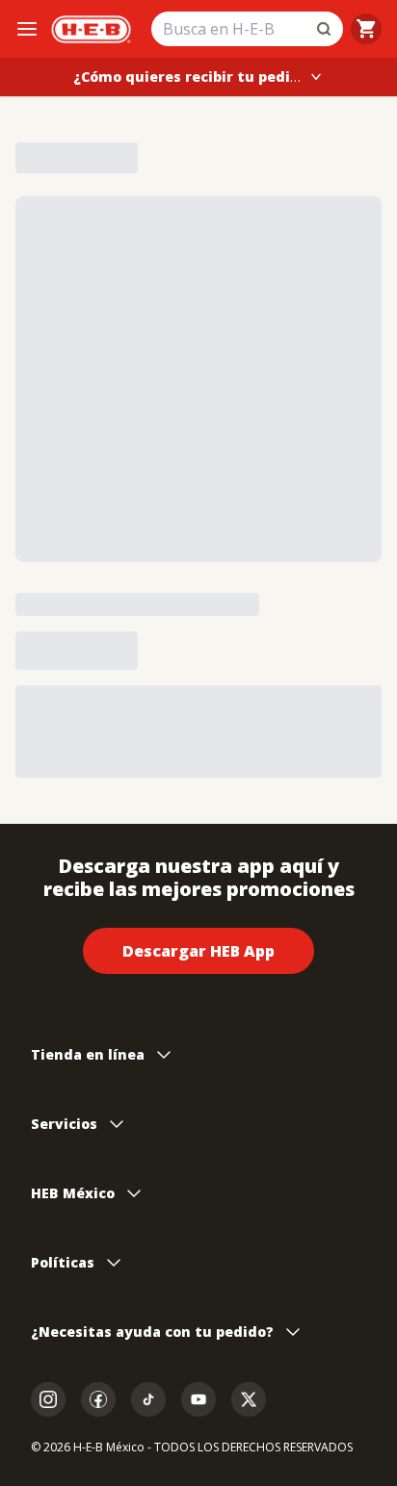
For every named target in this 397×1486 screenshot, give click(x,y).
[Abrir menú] (27, 28)
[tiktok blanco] (148, 1399)
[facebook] (98, 1399)
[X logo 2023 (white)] (248, 1399)
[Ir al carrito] (366, 28)
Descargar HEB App (198, 950)
